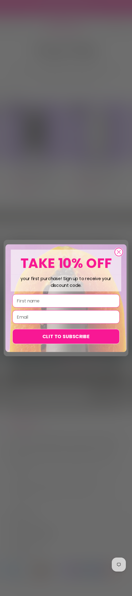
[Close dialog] (119, 252)
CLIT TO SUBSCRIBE (66, 336)
